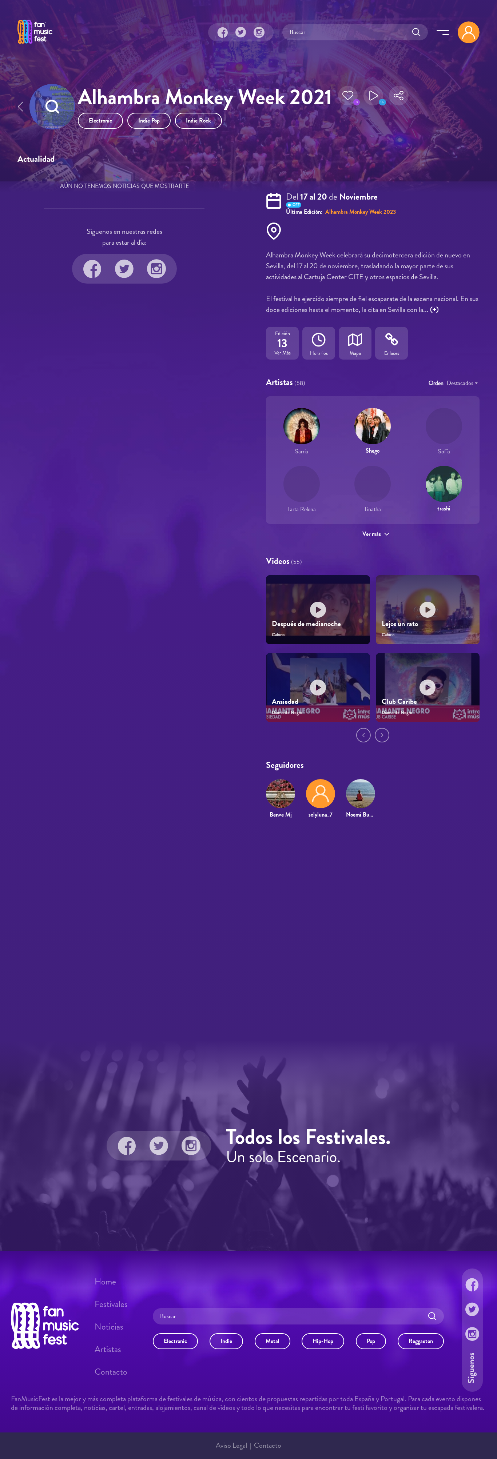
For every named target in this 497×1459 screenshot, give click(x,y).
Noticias (109, 1326)
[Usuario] (469, 32)
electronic (100, 120)
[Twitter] (240, 32)
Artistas (108, 1349)
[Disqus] (248, 929)
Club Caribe (399, 701)
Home (105, 1281)
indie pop (149, 120)
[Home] (34, 45)
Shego (372, 450)
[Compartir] (399, 98)
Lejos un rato (400, 623)
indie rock (198, 120)
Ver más (371, 534)
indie (226, 1341)
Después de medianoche (306, 623)
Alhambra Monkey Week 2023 (360, 212)
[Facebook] (222, 32)
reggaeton (421, 1341)
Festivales (111, 1304)
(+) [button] (434, 309)
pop (371, 1341)
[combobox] (462, 383)
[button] (348, 98)
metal (272, 1341)
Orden (436, 383)
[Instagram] (259, 32)
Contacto (111, 1372)
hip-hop (323, 1341)
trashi (443, 508)
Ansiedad (285, 701)
